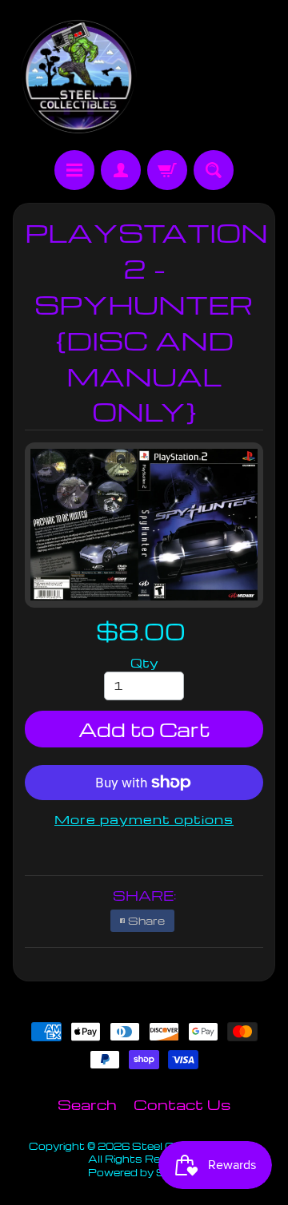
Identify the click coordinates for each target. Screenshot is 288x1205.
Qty (144, 663)
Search (87, 1104)
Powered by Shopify (144, 1172)
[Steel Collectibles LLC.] (78, 77)
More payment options (144, 819)
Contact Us (182, 1104)
